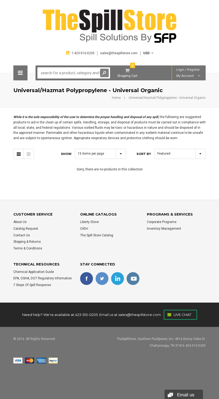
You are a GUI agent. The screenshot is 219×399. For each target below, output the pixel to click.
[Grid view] (19, 154)
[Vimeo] (117, 278)
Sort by (143, 154)
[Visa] (17, 360)
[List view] (29, 154)
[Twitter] (102, 278)
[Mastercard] (29, 360)
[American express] (41, 360)
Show (66, 154)
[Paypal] (53, 360)
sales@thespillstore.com (139, 314)
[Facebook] (86, 278)
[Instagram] (133, 278)
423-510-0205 (86, 314)
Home (116, 98)
